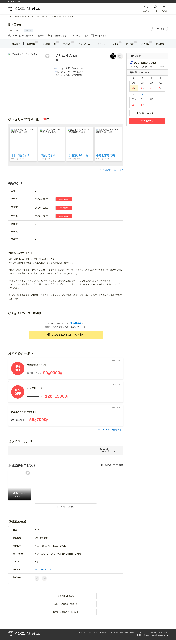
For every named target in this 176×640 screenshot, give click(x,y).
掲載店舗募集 (129, 632)
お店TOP (16, 44)
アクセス (145, 44)
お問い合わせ (163, 632)
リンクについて (141, 632)
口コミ (116, 44)
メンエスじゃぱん (13, 16)
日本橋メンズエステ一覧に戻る (65, 612)
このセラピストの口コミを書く (67, 334)
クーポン (130, 44)
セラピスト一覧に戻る (66, 507)
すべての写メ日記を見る (110, 170)
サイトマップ (82, 632)
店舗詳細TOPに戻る (66, 596)
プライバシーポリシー (115, 632)
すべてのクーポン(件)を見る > (109, 429)
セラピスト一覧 (49, 44)
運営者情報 (153, 632)
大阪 (10, 31)
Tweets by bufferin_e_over (107, 450)
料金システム (84, 44)
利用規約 (103, 632)
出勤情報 (31, 44)
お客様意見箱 (93, 632)
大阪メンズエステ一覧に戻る (65, 604)
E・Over (14, 24)
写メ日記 (67, 44)
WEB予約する (64, 199)
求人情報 (160, 44)
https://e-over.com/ (43, 569)
